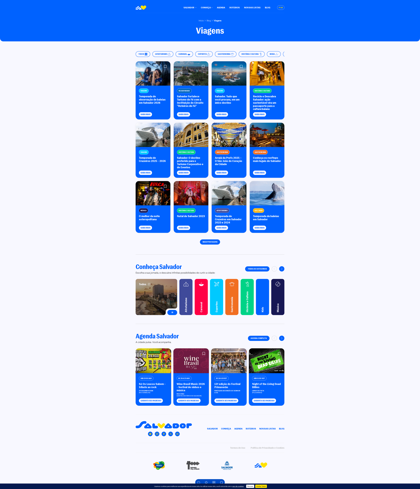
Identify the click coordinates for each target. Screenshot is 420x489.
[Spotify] (150, 434)
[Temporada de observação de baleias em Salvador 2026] (153, 73)
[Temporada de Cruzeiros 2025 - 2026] (153, 135)
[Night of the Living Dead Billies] (266, 360)
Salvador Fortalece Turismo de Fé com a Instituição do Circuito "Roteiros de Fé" (190, 101)
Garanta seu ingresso (151, 400)
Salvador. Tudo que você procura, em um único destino (227, 99)
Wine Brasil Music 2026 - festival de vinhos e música (191, 387)
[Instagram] (157, 434)
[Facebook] (164, 434)
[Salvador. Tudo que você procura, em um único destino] (229, 73)
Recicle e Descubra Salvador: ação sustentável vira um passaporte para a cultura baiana (264, 103)
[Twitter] (170, 434)
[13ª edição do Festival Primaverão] (229, 360)
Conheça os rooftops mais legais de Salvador (267, 159)
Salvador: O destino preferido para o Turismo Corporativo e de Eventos (190, 162)
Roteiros (234, 7)
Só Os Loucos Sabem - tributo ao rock (152, 385)
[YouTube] (177, 434)
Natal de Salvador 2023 (191, 216)
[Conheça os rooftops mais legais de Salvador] (267, 135)
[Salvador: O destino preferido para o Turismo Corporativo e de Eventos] (191, 135)
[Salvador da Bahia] (141, 7)
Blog (267, 7)
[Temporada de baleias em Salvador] (267, 193)
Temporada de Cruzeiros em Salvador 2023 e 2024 (228, 219)
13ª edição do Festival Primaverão (227, 385)
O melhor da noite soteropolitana (149, 218)
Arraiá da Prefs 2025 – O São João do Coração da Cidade (228, 161)
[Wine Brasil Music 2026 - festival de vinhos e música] (191, 360)
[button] (281, 268)
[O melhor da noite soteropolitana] (153, 193)
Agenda (221, 7)
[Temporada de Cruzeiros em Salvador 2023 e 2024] (229, 193)
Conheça (206, 7)
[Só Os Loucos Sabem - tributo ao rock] (153, 360)
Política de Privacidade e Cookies (267, 447)
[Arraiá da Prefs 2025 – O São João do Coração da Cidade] (229, 135)
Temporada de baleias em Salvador (266, 218)
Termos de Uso (237, 447)
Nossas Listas (252, 7)
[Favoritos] (206, 482)
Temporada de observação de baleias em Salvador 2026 (152, 99)
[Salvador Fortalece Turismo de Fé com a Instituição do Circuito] (191, 73)
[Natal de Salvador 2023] (191, 193)
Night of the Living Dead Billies (266, 385)
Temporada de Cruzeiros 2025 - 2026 (152, 159)
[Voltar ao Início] (198, 482)
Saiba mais (145, 114)
